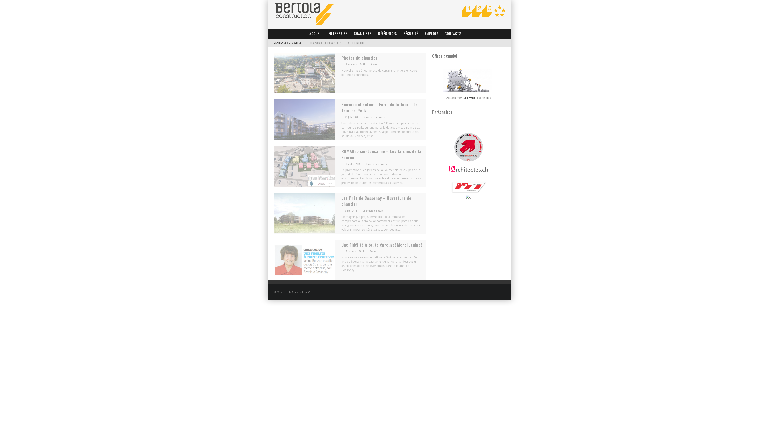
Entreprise (338, 33)
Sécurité (411, 33)
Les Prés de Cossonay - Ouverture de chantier (337, 43)
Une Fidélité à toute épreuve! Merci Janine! (381, 245)
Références (387, 33)
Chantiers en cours (374, 117)
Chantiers (363, 33)
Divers (374, 64)
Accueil (315, 33)
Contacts (453, 33)
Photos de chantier (359, 58)
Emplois (431, 33)
